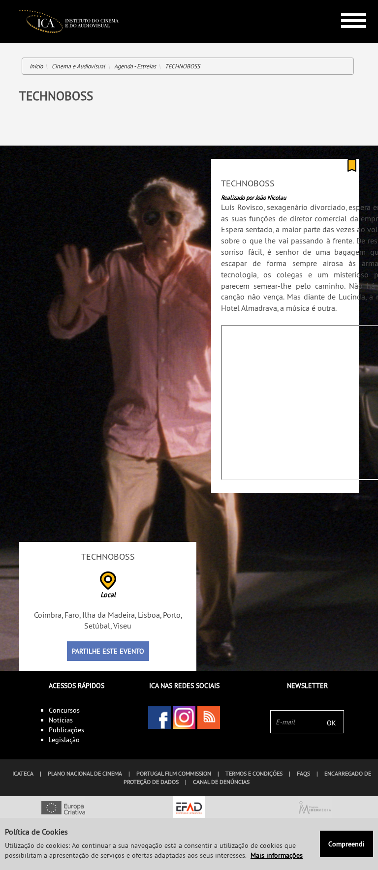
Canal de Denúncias (221, 781)
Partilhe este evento (108, 651)
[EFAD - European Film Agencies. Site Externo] (189, 808)
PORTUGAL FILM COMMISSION (173, 773)
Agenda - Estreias (135, 66)
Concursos (64, 710)
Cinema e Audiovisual (78, 66)
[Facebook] (159, 717)
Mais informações (277, 855)
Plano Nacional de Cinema (85, 773)
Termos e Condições (254, 773)
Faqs (303, 773)
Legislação (64, 739)
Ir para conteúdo (346, 4)
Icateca (22, 773)
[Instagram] (184, 717)
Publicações (66, 729)
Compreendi (346, 844)
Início (36, 66)
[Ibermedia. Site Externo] (315, 808)
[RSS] (208, 717)
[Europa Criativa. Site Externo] (63, 808)
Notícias (61, 720)
